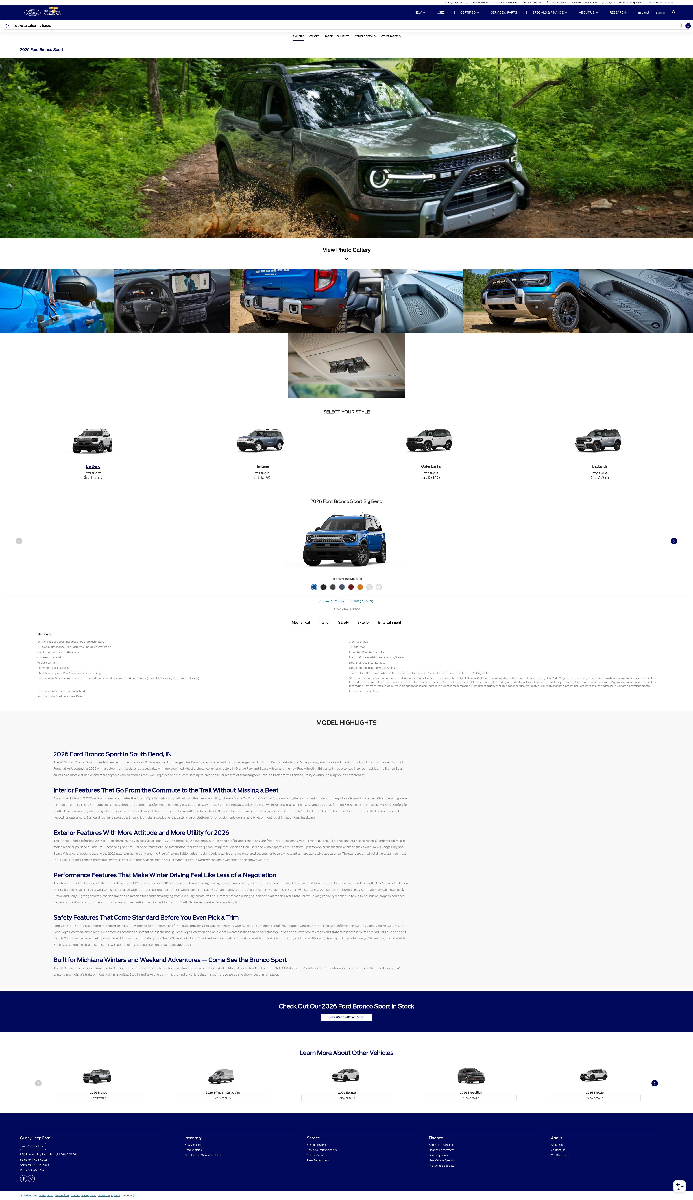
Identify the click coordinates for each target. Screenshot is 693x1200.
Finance (436, 1138)
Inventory (193, 1138)
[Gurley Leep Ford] (51, 12)
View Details (98, 1098)
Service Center (316, 1155)
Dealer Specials (438, 1155)
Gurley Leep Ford (29, 1195)
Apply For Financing (441, 1144)
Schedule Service (317, 1144)
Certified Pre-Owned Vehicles (203, 1155)
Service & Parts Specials (322, 1150)
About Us (557, 1144)
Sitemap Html (88, 1195)
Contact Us (35, 1146)
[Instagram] (31, 1178)
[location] (547, 2)
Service (313, 1138)
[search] (674, 12)
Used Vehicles (193, 1150)
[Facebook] (23, 1178)
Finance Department (441, 1150)
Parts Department (318, 1160)
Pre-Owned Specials (441, 1165)
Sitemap (75, 1195)
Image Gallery (364, 601)
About (556, 1138)
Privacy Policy (46, 1195)
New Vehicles (193, 1144)
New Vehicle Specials (442, 1160)
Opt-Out (115, 1195)
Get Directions (559, 1155)
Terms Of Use (62, 1195)
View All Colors (333, 601)
